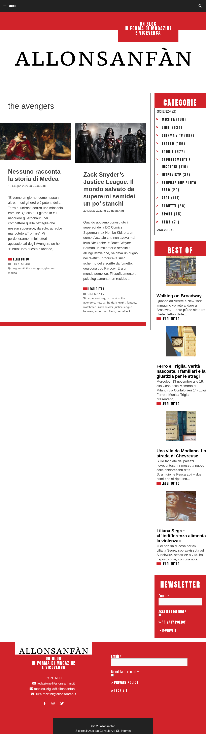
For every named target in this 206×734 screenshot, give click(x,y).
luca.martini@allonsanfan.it (55, 694)
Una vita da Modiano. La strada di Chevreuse (181, 453)
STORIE (26, 264)
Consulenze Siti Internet (115, 730)
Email (164, 596)
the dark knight (115, 302)
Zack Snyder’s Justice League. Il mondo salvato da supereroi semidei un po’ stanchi (109, 189)
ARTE (166, 198)
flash (112, 311)
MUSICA (168, 119)
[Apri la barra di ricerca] (200, 6)
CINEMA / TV (96, 293)
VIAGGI (162, 230)
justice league (123, 307)
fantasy (131, 302)
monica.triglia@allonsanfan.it (55, 689)
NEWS (166, 222)
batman (88, 311)
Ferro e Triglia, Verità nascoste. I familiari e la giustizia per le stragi (181, 371)
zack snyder (105, 307)
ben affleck (124, 311)
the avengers (34, 268)
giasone (49, 268)
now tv (101, 302)
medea (12, 272)
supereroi (94, 298)
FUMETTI (169, 206)
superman (101, 311)
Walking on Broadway (179, 295)
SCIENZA (164, 111)
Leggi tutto (21, 259)
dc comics (113, 298)
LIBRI (16, 264)
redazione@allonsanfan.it (55, 683)
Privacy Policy (174, 622)
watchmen (89, 307)
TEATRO (168, 143)
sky (103, 298)
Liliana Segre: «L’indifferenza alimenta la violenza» (181, 535)
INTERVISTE (171, 174)
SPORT (167, 214)
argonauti (18, 268)
